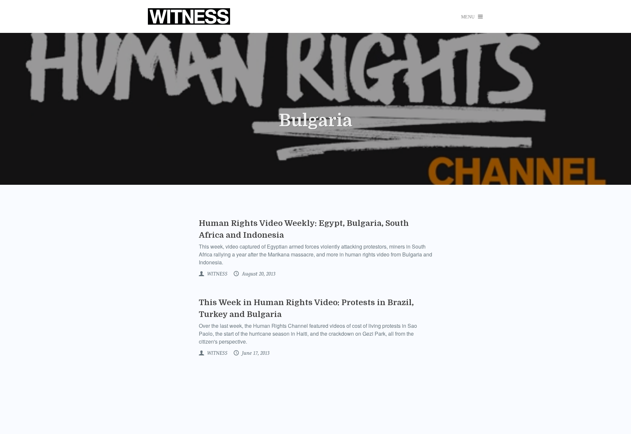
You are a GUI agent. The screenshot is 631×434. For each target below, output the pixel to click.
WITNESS (216, 274)
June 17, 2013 (255, 353)
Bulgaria (315, 120)
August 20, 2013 (258, 274)
